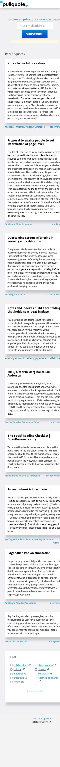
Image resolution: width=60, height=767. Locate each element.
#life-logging (32, 358)
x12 (19, 669)
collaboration (20, 665)
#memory (20, 126)
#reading (9, 294)
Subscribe (34, 34)
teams (17, 682)
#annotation (39, 126)
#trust (18, 224)
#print (37, 422)
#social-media (11, 475)
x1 (20, 673)
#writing (8, 422)
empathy (18, 677)
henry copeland (22, 19)
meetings (19, 673)
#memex (43, 358)
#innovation (10, 641)
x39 (22, 665)
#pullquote (10, 224)
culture (17, 669)
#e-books (23, 475)
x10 (19, 682)
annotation (45, 19)
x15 (20, 677)
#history (29, 126)
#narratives (10, 126)
